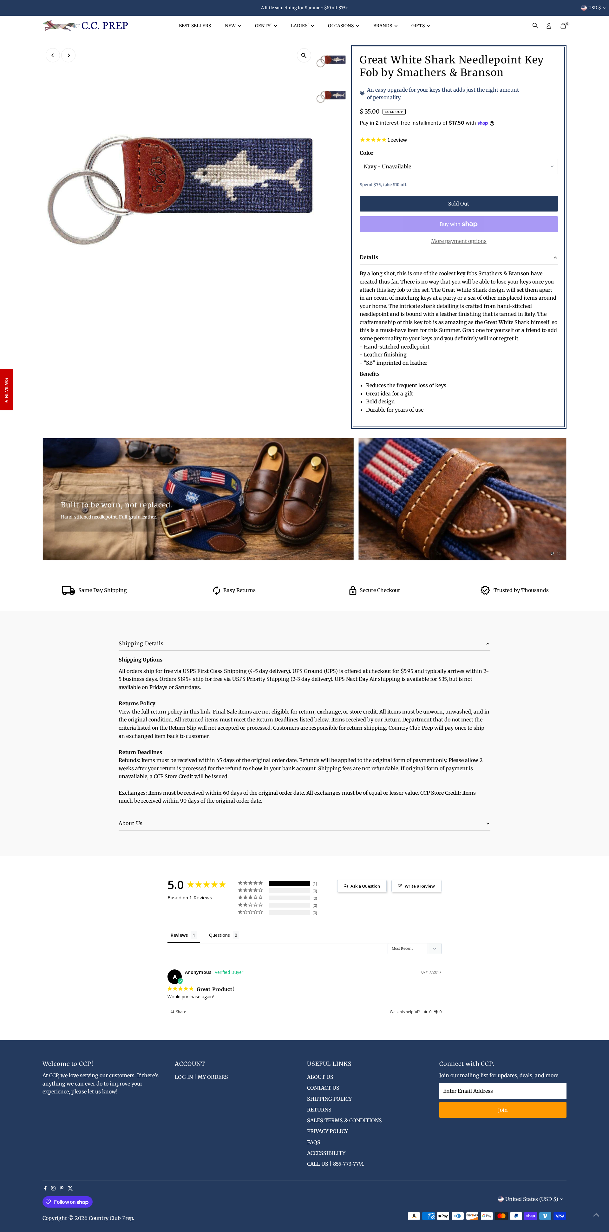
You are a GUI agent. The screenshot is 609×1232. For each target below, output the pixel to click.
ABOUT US (320, 1077)
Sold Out (458, 203)
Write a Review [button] (420, 886)
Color (366, 153)
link (205, 711)
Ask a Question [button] (365, 886)
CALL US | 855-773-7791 (335, 1164)
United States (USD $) (531, 1199)
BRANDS (383, 26)
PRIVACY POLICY (327, 1131)
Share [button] (180, 1011)
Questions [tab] (219, 935)
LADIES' (300, 26)
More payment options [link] (459, 241)
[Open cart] (563, 26)
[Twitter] (70, 1188)
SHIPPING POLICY (329, 1099)
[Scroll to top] (596, 1214)
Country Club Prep (111, 1218)
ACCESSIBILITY (326, 1153)
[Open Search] (535, 26)
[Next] (68, 55)
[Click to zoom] (304, 55)
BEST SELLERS (195, 26)
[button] (427, 1011)
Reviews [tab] (179, 935)
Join (503, 1110)
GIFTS (418, 26)
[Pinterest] (61, 1188)
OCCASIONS (341, 26)
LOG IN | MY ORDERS (201, 1077)
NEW (231, 26)
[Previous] (53, 55)
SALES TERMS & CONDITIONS (344, 1120)
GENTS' (263, 26)
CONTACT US (323, 1088)
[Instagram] (53, 1188)
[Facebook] (45, 1188)
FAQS (313, 1142)
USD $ (594, 7)
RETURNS (319, 1109)
